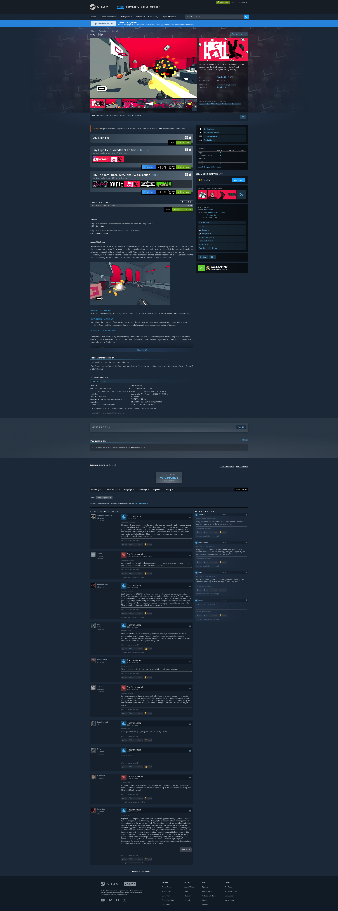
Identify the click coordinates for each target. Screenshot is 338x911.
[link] (166, 167)
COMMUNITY (132, 7)
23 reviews (100, 778)
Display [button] (168, 489)
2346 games (101, 627)
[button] (94, 17)
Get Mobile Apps (231, 892)
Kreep (99, 749)
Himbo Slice (102, 660)
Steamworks (166, 896)
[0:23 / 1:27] (143, 68)
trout (98, 624)
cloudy (99, 553)
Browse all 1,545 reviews (141, 871)
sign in (233, 2)
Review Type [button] (96, 489)
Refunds (205, 905)
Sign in (94, 116)
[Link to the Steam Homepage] (99, 9)
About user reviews (227, 467)
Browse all (186, 202)
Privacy (205, 887)
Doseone (232, 85)
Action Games (104, 31)
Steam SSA (166, 892)
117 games (100, 689)
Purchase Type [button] (112, 489)
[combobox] (214, 17)
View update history (206, 237)
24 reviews (100, 662)
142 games (100, 751)
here (133, 448)
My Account (229, 900)
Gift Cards (166, 905)
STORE (120, 7)
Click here (162, 128)
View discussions (205, 244)
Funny (218, 104)
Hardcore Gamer (102, 233)
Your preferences (242, 467)
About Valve (189, 887)
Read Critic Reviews (218, 270)
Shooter (234, 104)
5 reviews (100, 558)
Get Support (229, 896)
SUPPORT (155, 7)
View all (245, 440)
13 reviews (100, 691)
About (144, 7)
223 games (100, 518)
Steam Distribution (169, 900)
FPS (212, 104)
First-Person (226, 104)
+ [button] (239, 104)
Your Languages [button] (103, 498)
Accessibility (207, 892)
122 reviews (100, 587)
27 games (100, 556)
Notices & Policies (209, 896)
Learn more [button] (238, 180)
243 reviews (100, 629)
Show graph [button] (240, 489)
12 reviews (100, 520)
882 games (100, 811)
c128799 (100, 686)
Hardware (188, 896)
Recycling (188, 900)
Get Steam (229, 887)
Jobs (186, 892)
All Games (93, 31)
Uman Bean (101, 809)
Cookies (205, 900)
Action (202, 104)
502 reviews (100, 725)
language (242, 2)
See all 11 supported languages (209, 167)
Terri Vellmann (222, 85)
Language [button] (128, 489)
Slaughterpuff (102, 722)
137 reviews (100, 814)
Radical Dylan (102, 584)
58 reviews (100, 754)
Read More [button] (185, 850)
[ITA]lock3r (101, 776)
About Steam (167, 887)
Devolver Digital (223, 87)
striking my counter (105, 515)
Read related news (206, 241)
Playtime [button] (156, 489)
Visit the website (205, 223)
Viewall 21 (241, 195)
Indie (207, 104)
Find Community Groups (208, 248)
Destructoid (100, 226)
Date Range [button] (142, 489)
